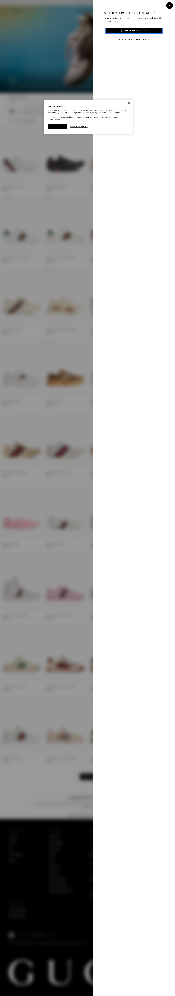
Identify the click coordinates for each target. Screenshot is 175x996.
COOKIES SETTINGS (79, 127)
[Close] (169, 5)
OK (57, 126)
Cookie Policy (54, 119)
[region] (88, 117)
